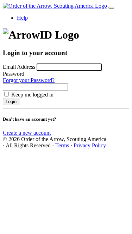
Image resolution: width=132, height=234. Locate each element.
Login (11, 101)
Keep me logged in (32, 95)
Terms (62, 145)
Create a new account (27, 133)
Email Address (19, 67)
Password (13, 74)
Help (22, 18)
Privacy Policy (90, 145)
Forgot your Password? (29, 80)
